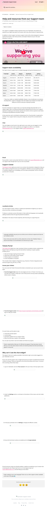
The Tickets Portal (6, 248)
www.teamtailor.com (7, 128)
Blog (19, 503)
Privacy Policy (24, 503)
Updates (15, 503)
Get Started (12, 14)
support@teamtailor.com (36, 160)
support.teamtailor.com (28, 128)
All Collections (5, 14)
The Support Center (7, 167)
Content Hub (31, 503)
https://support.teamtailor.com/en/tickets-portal (30, 311)
